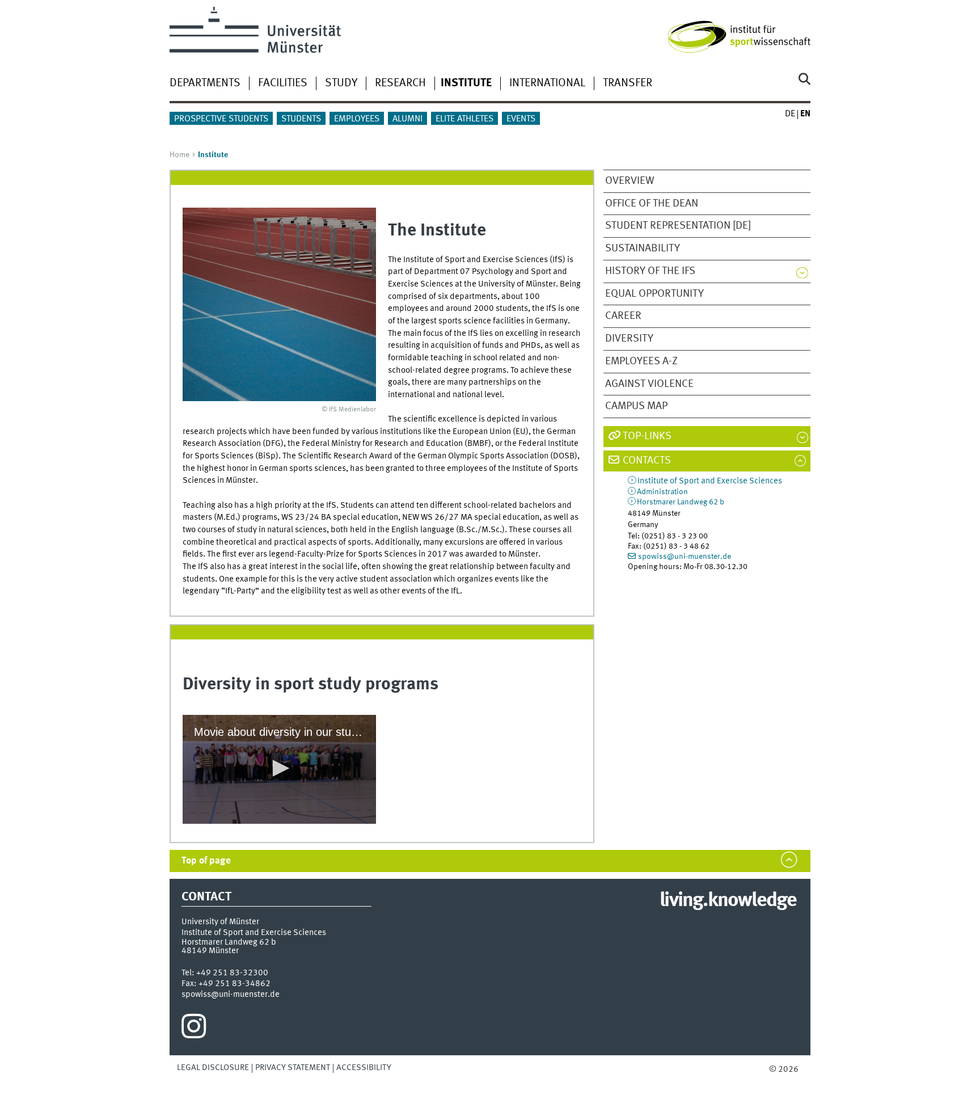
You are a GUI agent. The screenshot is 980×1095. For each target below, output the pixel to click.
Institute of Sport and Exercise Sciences (709, 481)
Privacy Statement (292, 1067)
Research (400, 83)
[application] (279, 769)
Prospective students (221, 119)
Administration (662, 492)
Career (623, 316)
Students (301, 119)
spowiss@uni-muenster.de (684, 557)
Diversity (629, 339)
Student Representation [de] (678, 226)
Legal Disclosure (213, 1067)
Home (179, 155)
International (547, 83)
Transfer (627, 83)
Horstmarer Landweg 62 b (680, 502)
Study (341, 83)
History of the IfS (650, 271)
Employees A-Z (641, 361)
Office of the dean (651, 204)
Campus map (636, 406)
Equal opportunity (654, 294)
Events (520, 119)
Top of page (206, 861)
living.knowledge (728, 901)
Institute (466, 83)
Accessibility (363, 1067)
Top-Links (647, 436)
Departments (205, 83)
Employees (356, 119)
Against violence (649, 384)
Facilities (282, 83)
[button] (279, 768)
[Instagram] (193, 1029)
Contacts (647, 461)
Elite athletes (464, 119)
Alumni (407, 119)
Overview (629, 181)
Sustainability (642, 248)
